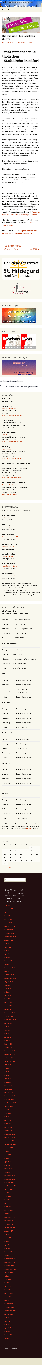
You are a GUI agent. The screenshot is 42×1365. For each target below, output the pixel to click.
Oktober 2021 (9, 1058)
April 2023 (7, 995)
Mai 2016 (7, 1283)
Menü (4, 9)
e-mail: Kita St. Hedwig (9, 494)
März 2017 (7, 1248)
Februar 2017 (8, 1252)
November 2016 (9, 1262)
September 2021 (10, 1061)
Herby (31, 43)
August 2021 (8, 1065)
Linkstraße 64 (6, 517)
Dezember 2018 (9, 1176)
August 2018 (8, 1189)
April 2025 (7, 912)
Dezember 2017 (9, 1217)
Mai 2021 (7, 1075)
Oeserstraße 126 (8, 547)
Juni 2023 (7, 989)
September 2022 (10, 1020)
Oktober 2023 (9, 975)
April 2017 (7, 1245)
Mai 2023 (7, 992)
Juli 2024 (7, 944)
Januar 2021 (8, 1089)
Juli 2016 (7, 1276)
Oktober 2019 (9, 1141)
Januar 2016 (8, 1297)
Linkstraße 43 (6, 466)
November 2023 (9, 971)
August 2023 (8, 982)
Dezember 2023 (9, 968)
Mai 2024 (7, 950)
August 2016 (8, 1272)
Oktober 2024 (9, 933)
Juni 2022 (7, 1030)
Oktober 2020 (9, 1099)
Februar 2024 (8, 961)
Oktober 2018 (9, 1182)
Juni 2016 (7, 1279)
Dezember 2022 (9, 1009)
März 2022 (7, 1040)
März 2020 (7, 1124)
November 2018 (9, 1179)
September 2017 (10, 1227)
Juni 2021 (7, 1072)
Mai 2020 (7, 1117)
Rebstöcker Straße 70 (9, 566)
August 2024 (8, 940)
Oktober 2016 (9, 1266)
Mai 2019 (7, 1158)
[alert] (21, 386)
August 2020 (8, 1106)
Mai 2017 (7, 1241)
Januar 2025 (8, 923)
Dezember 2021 (9, 1051)
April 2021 (7, 1079)
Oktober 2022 (9, 1016)
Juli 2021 (7, 1068)
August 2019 (8, 1148)
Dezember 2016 (9, 1259)
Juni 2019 (7, 1155)
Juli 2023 (7, 985)
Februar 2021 (8, 1085)
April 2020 (7, 1120)
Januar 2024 (8, 964)
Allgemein (21, 43)
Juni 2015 (7, 1321)
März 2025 (7, 916)
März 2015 (7, 1331)
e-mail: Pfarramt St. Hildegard (12, 416)
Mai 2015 (7, 1324)
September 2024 (10, 937)
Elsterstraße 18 (7, 449)
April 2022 (7, 1037)
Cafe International (11, 245)
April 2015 (7, 1328)
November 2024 (9, 930)
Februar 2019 (8, 1169)
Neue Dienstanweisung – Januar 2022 (22, 249)
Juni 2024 (7, 947)
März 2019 (7, 1165)
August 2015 (8, 1314)
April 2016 (7, 1286)
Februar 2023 (8, 1002)
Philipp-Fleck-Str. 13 (8, 576)
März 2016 (7, 1290)
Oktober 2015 (9, 1307)
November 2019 (9, 1137)
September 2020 (10, 1103)
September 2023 (10, 978)
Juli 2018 (7, 1193)
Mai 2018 (7, 1200)
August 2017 (8, 1231)
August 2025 (8, 909)
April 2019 (7, 1162)
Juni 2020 (7, 1113)
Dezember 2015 (9, 1300)
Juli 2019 (7, 1151)
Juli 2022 (7, 1027)
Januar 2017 (8, 1255)
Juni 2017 (7, 1238)
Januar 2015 (8, 1338)
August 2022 (8, 1023)
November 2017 (9, 1221)
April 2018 (7, 1203)
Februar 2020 (8, 1127)
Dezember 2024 (9, 926)
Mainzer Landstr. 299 (9, 409)
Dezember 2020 (9, 1092)
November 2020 (9, 1096)
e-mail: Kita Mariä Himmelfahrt (12, 478)
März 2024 (7, 957)
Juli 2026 (7, 905)
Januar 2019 (8, 1172)
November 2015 (9, 1304)
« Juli (9, 867)
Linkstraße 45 (6, 435)
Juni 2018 (7, 1196)
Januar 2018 (8, 1214)
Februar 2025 (8, 919)
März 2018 (7, 1207)
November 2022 (9, 1013)
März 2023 (7, 999)
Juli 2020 (7, 1110)
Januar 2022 (8, 1047)
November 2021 (9, 1054)
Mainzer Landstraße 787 (10, 537)
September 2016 (10, 1269)
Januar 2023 (8, 1006)
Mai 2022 (7, 1034)
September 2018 (10, 1186)
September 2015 (10, 1311)
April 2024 (7, 954)
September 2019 (10, 1144)
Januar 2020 (8, 1131)
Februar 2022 (8, 1044)
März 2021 (7, 1082)
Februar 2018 (8, 1210)
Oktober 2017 (9, 1224)
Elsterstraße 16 (7, 485)
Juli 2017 (7, 1234)
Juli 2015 (7, 1318)
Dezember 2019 (9, 1134)
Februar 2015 (8, 1335)
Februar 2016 (8, 1293)
